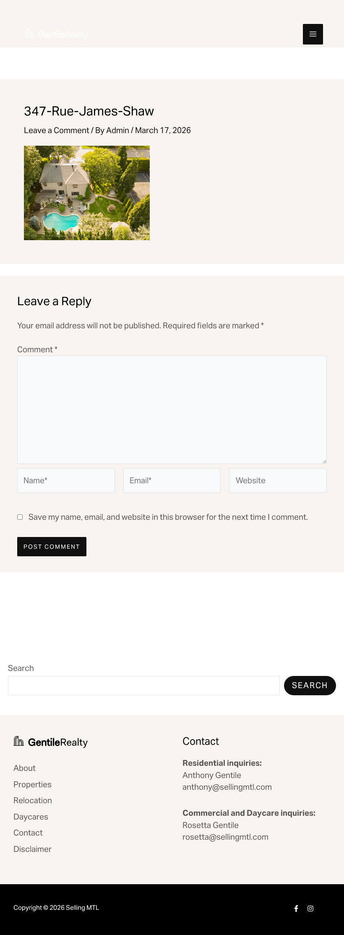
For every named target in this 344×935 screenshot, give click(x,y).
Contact (28, 833)
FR (289, 34)
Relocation (32, 800)
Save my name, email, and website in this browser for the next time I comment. (168, 517)
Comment (37, 349)
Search (21, 668)
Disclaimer (32, 849)
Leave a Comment (56, 130)
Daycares (30, 817)
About (24, 768)
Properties (32, 784)
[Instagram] (310, 908)
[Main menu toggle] (313, 34)
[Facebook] (296, 908)
